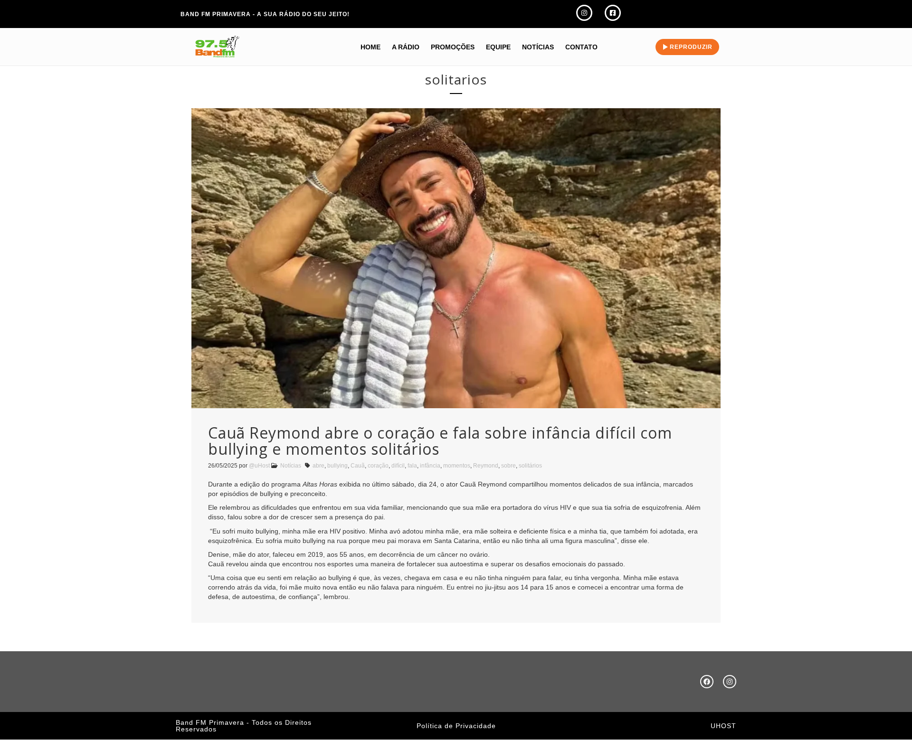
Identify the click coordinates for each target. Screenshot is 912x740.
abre (318, 465)
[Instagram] (729, 681)
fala (412, 465)
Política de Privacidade (456, 726)
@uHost (259, 465)
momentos (456, 465)
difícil (398, 465)
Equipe (498, 47)
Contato (581, 47)
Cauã (358, 465)
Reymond (485, 465)
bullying (337, 465)
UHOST (723, 726)
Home (370, 47)
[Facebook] (706, 681)
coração (378, 465)
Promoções (453, 47)
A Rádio (405, 47)
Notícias (538, 47)
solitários (530, 465)
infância (430, 465)
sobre (508, 465)
